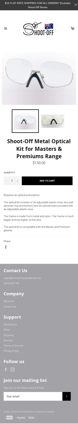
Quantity (9, 172)
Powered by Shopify (45, 412)
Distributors (10, 324)
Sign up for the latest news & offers (24, 387)
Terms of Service (13, 345)
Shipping (9, 335)
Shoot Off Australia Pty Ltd (23, 412)
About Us (9, 301)
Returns (8, 340)
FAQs (7, 329)
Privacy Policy (11, 351)
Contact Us (10, 306)
